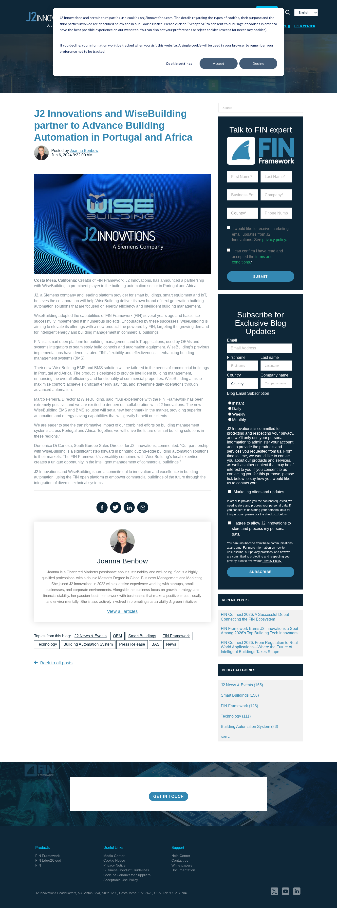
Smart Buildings (142, 636)
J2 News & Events (91, 636)
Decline (258, 63)
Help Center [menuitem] (180, 856)
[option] (168, 752)
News (171, 644)
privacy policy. (274, 240)
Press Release (132, 644)
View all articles (122, 611)
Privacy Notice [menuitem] (114, 865)
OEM (117, 636)
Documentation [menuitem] (183, 870)
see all (226, 737)
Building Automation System (88, 644)
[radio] (259, 403)
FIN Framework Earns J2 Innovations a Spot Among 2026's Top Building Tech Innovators (259, 630)
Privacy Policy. (272, 561)
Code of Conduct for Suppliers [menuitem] (126, 875)
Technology (47, 644)
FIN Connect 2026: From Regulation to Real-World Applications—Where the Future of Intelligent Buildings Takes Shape (260, 647)
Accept (218, 63)
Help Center (304, 26)
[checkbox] (259, 412)
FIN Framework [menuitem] (47, 856)
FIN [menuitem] (38, 865)
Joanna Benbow (84, 150)
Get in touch (168, 796)
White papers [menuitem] (181, 865)
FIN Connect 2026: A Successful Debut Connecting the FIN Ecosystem (255, 616)
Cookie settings (179, 63)
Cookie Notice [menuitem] (114, 860)
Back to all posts (56, 662)
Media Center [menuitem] (114, 856)
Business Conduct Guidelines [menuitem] (126, 870)
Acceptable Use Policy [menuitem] (120, 880)
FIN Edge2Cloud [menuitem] (48, 860)
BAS (155, 644)
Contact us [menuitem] (179, 860)
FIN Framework (176, 636)
